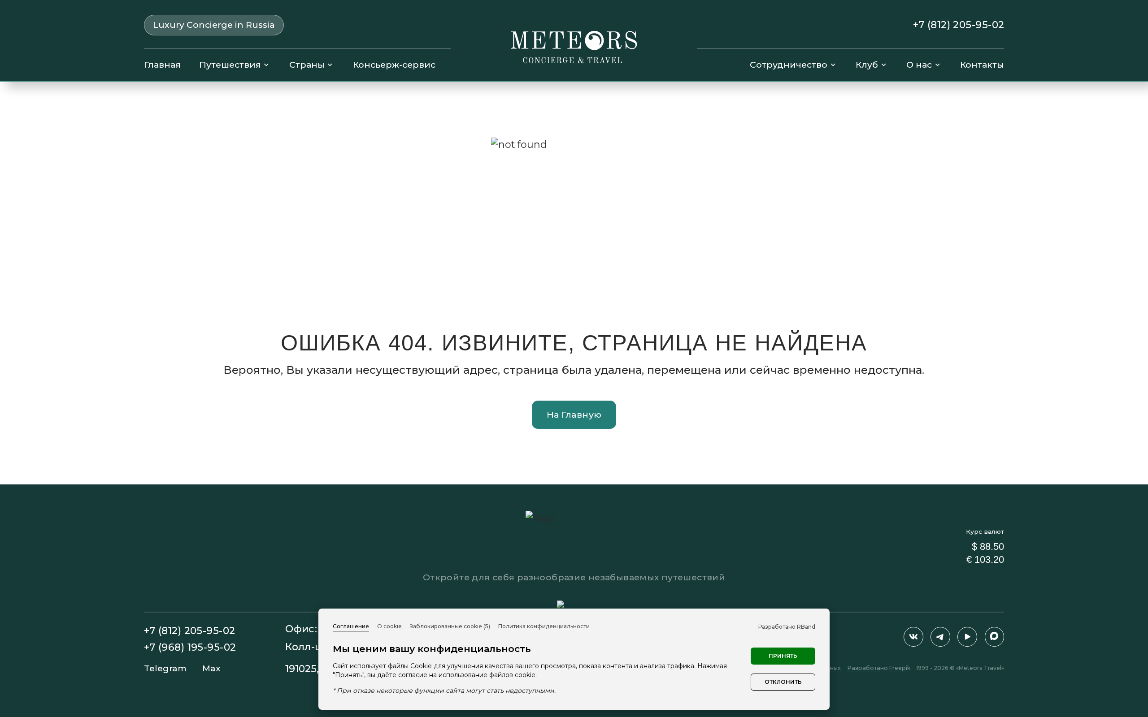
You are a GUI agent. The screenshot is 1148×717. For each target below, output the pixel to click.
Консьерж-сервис (394, 64)
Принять (783, 655)
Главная (162, 64)
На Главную (574, 414)
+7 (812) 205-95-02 (958, 25)
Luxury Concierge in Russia (214, 24)
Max (211, 668)
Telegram (165, 668)
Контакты (982, 64)
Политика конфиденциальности (544, 626)
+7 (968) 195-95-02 (190, 647)
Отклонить (783, 681)
